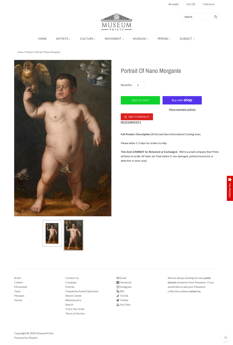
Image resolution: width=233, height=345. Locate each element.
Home (20, 52)
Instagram (125, 286)
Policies (70, 286)
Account (173, 4)
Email (122, 277)
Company (71, 282)
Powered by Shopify (26, 337)
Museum (19, 295)
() (190, 4)
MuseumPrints (131, 123)
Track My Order (75, 309)
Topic (17, 291)
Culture (18, 282)
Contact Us (72, 277)
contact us (194, 291)
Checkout (208, 4)
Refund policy (73, 300)
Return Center (73, 295)
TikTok (123, 295)
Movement (20, 286)
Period (18, 300)
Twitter (124, 300)
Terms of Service (75, 313)
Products (29, 52)
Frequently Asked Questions (81, 291)
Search (69, 304)
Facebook (125, 282)
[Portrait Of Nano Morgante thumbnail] (52, 233)
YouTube (124, 304)
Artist (17, 277)
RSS (121, 291)
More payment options (182, 109)
